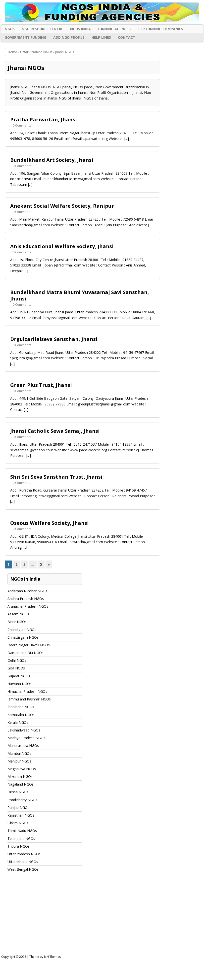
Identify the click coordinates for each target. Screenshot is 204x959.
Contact (126, 37)
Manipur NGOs (19, 761)
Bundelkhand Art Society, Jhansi (51, 160)
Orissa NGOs (17, 792)
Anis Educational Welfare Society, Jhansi (62, 246)
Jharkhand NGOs (20, 706)
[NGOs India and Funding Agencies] (102, 12)
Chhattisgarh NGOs (23, 637)
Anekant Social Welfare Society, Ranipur (62, 205)
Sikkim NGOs (17, 823)
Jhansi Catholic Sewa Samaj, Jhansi (55, 431)
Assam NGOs (18, 614)
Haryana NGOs (19, 683)
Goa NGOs (16, 668)
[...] (126, 138)
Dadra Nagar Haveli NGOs (28, 645)
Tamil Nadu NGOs (22, 830)
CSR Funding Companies (160, 29)
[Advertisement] (102, 918)
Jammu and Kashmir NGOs (29, 699)
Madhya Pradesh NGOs (26, 737)
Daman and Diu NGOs (25, 652)
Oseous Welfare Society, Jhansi (49, 523)
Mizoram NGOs (20, 776)
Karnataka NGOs (21, 714)
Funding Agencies (114, 29)
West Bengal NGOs (23, 869)
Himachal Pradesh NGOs (27, 691)
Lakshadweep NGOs (23, 730)
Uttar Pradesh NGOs (36, 52)
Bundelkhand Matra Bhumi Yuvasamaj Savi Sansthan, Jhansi (79, 295)
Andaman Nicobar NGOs (27, 591)
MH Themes (52, 957)
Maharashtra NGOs (23, 745)
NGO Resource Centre (42, 29)
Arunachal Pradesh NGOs (27, 606)
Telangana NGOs (21, 838)
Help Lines (101, 37)
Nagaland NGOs (20, 784)
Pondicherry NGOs (22, 799)
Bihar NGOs (17, 621)
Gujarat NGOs (18, 676)
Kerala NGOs (17, 722)
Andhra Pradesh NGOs (25, 598)
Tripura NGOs (18, 846)
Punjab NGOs (18, 807)
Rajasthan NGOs (20, 815)
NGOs (10, 29)
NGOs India (80, 29)
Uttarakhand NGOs (22, 861)
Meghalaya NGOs (21, 768)
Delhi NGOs (16, 660)
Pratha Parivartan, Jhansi (43, 119)
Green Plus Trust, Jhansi (41, 385)
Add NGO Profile (69, 37)
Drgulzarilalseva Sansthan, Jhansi (54, 339)
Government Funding (25, 37)
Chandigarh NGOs (21, 629)
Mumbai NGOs (19, 753)
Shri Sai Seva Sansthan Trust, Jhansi (56, 476)
